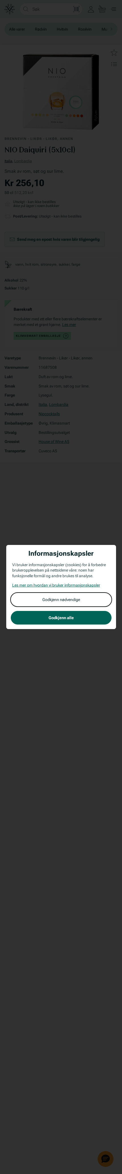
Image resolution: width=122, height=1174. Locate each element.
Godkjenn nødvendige (61, 599)
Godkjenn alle (61, 617)
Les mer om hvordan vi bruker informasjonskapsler (56, 585)
